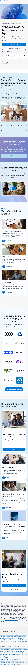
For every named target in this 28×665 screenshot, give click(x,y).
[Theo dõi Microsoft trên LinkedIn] (14, 631)
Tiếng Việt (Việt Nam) (4, 657)
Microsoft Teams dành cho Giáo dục (8, 639)
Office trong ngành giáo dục (6, 641)
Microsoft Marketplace (5, 652)
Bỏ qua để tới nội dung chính (7, 0)
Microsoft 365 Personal (8, 635)
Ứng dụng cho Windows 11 (19, 635)
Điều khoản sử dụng (22, 662)
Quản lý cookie (14, 662)
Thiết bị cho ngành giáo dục (20, 638)
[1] (1, 603)
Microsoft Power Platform (15, 652)
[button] (14, 71)
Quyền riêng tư (7, 662)
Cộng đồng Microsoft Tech (18, 651)
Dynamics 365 (20, 646)
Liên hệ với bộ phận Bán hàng (11, 620)
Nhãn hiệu (2, 664)
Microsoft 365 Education (21, 639)
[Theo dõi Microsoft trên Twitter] (17, 631)
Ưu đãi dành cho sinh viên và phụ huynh (9, 643)
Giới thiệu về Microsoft (21, 654)
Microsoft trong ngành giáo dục (7, 638)
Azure (15, 646)
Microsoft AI (2, 646)
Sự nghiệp (13, 654)
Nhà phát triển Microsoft (8, 649)
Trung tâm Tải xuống (10, 636)
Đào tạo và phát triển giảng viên (20, 641)
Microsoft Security (10, 646)
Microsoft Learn (17, 649)
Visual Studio (8, 654)
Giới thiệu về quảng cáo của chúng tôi (13, 664)
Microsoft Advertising (6, 648)
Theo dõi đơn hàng (22, 636)
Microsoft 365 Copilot (16, 648)
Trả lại (16, 636)
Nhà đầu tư (19, 656)
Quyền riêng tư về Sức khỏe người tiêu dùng (9, 661)
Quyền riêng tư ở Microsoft (11, 656)
